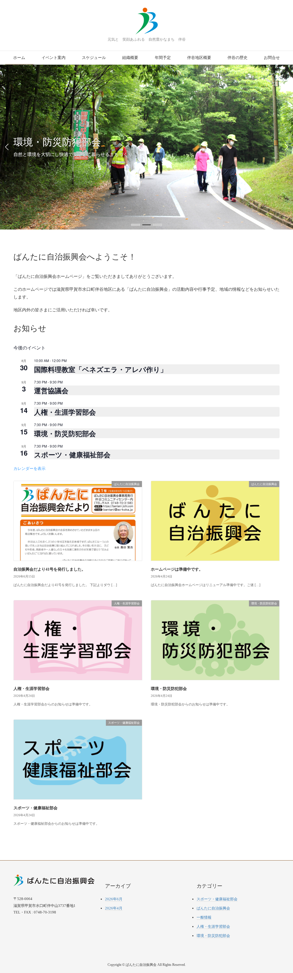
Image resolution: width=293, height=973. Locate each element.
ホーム (19, 58)
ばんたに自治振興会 (213, 908)
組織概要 (130, 58)
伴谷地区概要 (199, 58)
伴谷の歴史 (237, 58)
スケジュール (94, 58)
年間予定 (163, 58)
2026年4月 (113, 908)
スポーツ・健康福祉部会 (72, 454)
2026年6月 (113, 899)
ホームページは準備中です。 (177, 569)
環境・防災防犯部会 (65, 433)
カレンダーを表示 (29, 468)
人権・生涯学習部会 (65, 412)
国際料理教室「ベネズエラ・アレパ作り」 (100, 369)
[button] (135, 225)
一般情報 (204, 917)
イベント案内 (53, 58)
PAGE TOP (281, 939)
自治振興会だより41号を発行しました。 (49, 569)
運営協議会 (51, 390)
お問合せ (272, 58)
